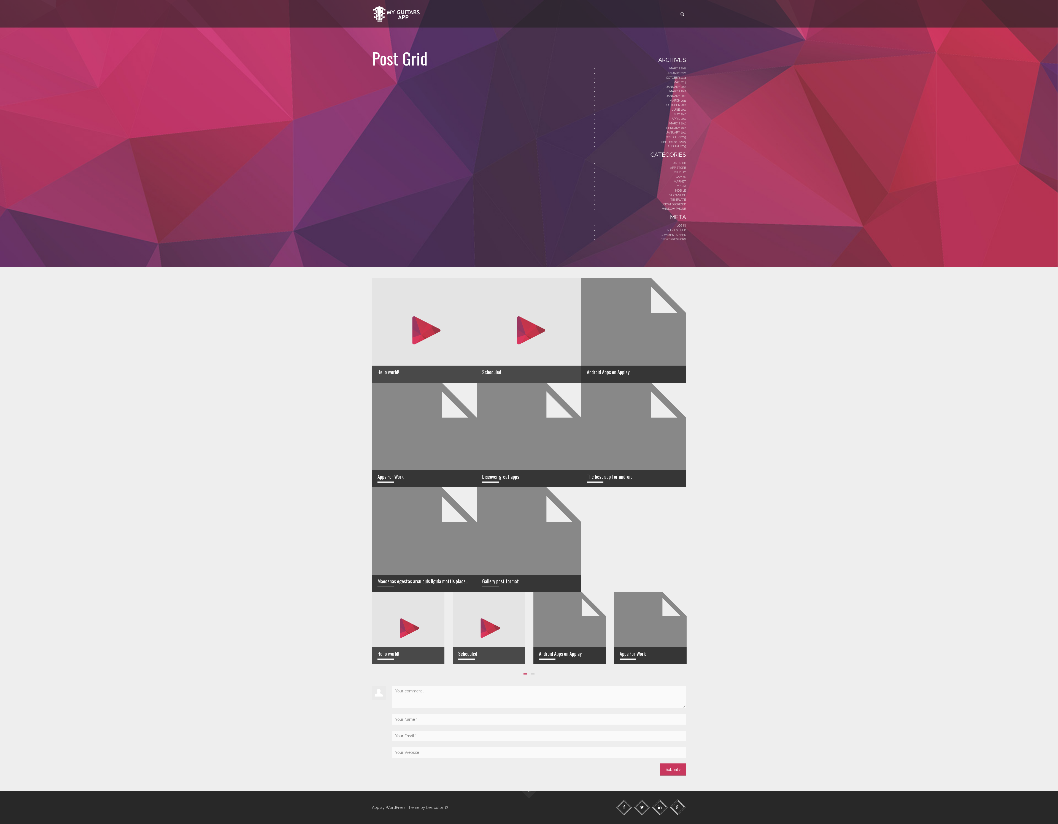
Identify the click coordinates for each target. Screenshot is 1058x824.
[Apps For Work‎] (424, 452)
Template (678, 199)
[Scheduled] (529, 330)
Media (681, 185)
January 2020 (676, 73)
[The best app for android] (633, 452)
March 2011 (678, 100)
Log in (681, 225)
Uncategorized (674, 204)
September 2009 (674, 141)
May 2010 (680, 114)
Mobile (680, 190)
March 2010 (677, 123)
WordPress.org (674, 239)
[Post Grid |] (396, 14)
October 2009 (676, 137)
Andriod (679, 163)
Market (680, 181)
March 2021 (677, 68)
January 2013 (676, 86)
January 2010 (676, 132)
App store (678, 167)
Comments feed (673, 234)
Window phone (674, 208)
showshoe (678, 195)
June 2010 (679, 109)
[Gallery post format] (529, 557)
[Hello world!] (424, 330)
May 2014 (679, 82)
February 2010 (675, 128)
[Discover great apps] (529, 452)
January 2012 (676, 95)
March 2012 (677, 91)
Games (681, 176)
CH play (680, 172)
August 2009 (677, 146)
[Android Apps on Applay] (633, 348)
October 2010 (676, 105)
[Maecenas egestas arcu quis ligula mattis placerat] (424, 557)
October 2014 (676, 77)
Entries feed (675, 230)
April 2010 (679, 118)
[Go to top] (529, 791)
